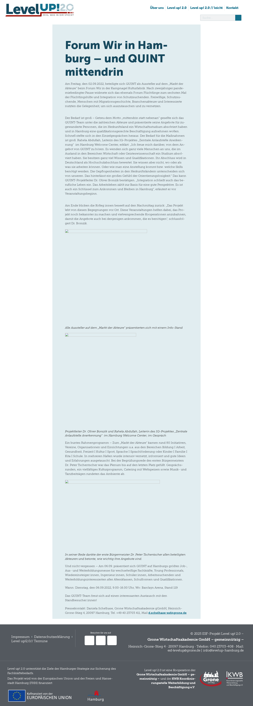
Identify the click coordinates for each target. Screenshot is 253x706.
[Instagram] (112, 640)
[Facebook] (101, 640)
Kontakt (232, 8)
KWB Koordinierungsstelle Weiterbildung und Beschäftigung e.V (173, 683)
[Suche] (238, 18)
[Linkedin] (89, 640)
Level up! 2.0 (177, 8)
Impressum (20, 637)
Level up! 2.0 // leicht (206, 8)
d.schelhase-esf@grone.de (167, 613)
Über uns (157, 8)
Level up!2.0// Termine (29, 641)
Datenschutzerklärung (52, 637)
